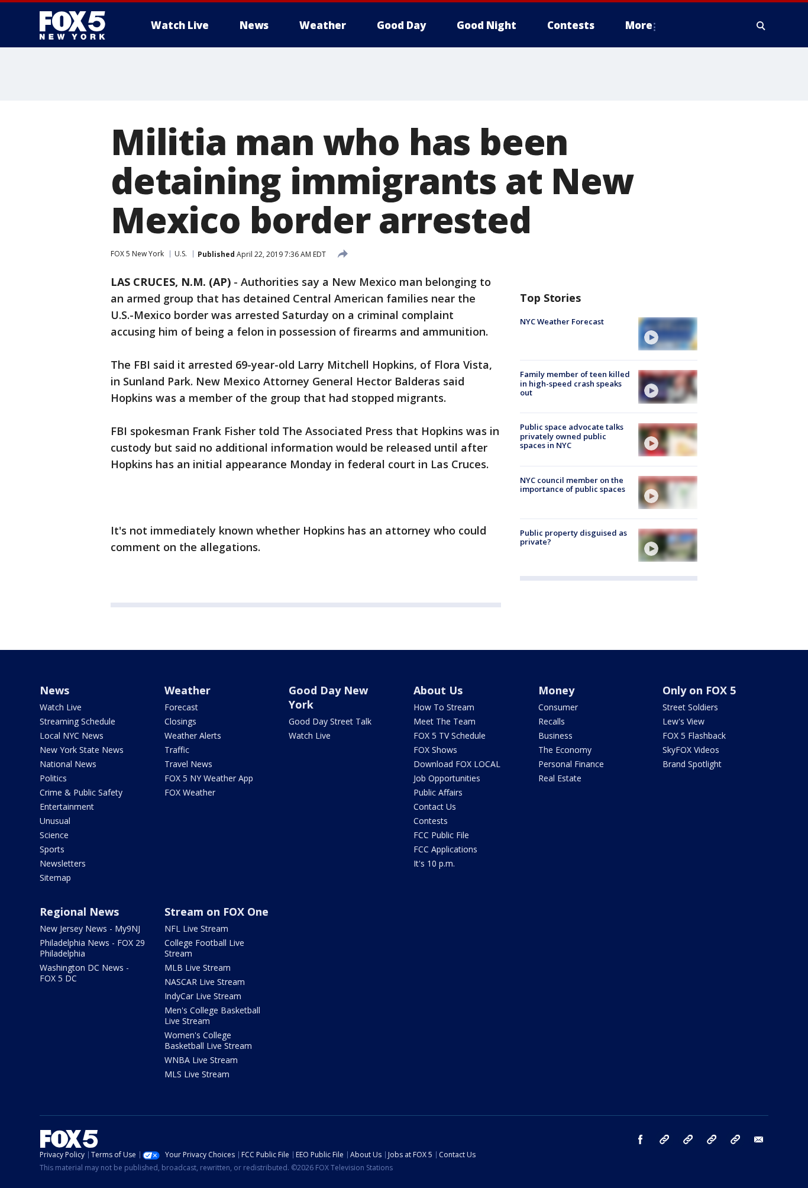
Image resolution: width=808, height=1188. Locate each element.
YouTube (711, 1139)
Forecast (181, 707)
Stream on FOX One (216, 911)
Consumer (558, 707)
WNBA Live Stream (201, 1059)
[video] (667, 333)
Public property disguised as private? (573, 537)
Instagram (664, 1139)
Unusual (55, 820)
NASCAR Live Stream (204, 981)
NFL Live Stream (196, 928)
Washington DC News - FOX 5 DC (84, 973)
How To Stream (443, 707)
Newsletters (63, 863)
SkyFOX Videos (690, 749)
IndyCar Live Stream (202, 996)
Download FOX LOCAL (456, 764)
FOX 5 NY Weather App (208, 778)
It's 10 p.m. (434, 863)
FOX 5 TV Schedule (449, 735)
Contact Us (434, 806)
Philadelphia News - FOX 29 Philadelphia (92, 948)
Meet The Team (444, 721)
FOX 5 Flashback (694, 735)
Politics (53, 778)
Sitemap (55, 877)
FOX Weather (189, 792)
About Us (438, 690)
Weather (187, 690)
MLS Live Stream (197, 1074)
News (54, 690)
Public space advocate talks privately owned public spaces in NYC (571, 436)
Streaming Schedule (77, 721)
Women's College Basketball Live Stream (208, 1040)
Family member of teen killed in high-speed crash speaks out (575, 383)
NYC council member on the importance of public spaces (572, 485)
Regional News (79, 911)
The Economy (565, 749)
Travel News (188, 764)
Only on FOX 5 (699, 690)
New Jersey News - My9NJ (90, 928)
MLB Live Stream (197, 967)
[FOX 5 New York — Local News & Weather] (79, 25)
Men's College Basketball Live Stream (212, 1015)
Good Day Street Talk (330, 721)
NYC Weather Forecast (562, 321)
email (758, 1139)
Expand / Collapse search (761, 25)
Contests (430, 820)
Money (556, 690)
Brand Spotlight (692, 764)
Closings (180, 721)
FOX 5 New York (137, 254)
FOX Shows (435, 749)
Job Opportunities (446, 778)
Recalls (551, 721)
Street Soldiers (690, 707)
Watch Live (61, 707)
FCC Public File (441, 835)
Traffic (176, 749)
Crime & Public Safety (81, 792)
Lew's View (683, 721)
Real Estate (559, 778)
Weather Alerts (192, 735)
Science (54, 835)
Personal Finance (571, 764)
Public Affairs (438, 792)
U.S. (180, 254)
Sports (52, 849)
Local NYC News (72, 735)
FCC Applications (445, 849)
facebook (640, 1139)
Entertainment (67, 806)
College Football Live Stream (204, 948)
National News (68, 764)
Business (555, 735)
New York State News (82, 749)
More (638, 25)
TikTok (687, 1139)
